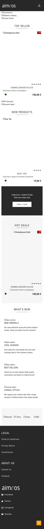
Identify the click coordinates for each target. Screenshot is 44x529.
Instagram (9, 507)
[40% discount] (7, 101)
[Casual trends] (7, 18)
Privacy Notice (8, 446)
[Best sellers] (9, 364)
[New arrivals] (9, 320)
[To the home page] (9, 5)
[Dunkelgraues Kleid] (22, 56)
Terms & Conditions (10, 439)
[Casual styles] (10, 387)
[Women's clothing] (8, 15)
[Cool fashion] (9, 342)
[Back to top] (38, 523)
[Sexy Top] (22, 143)
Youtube (8, 514)
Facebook (8, 494)
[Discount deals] (7, 104)
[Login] (39, 5)
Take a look (22, 204)
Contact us (6, 469)
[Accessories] (6, 12)
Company (5, 476)
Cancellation (7, 452)
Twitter (7, 501)
